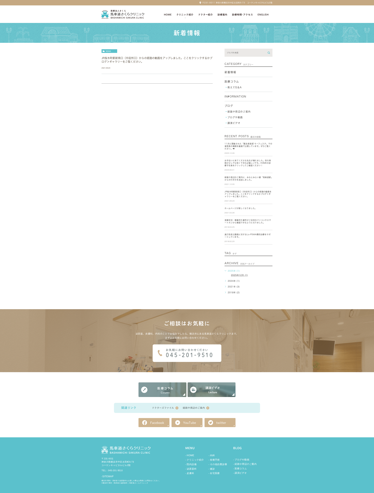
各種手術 (215, 460)
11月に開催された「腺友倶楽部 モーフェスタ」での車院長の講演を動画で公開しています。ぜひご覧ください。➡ (248, 146)
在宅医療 (215, 473)
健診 (212, 469)
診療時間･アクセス (242, 14)
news (108, 51)
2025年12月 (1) (239, 275)
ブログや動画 (235, 117)
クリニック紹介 (195, 460)
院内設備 (191, 464)
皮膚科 (190, 473)
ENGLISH (263, 14)
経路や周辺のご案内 (239, 111)
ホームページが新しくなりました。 (241, 208)
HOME (190, 455)
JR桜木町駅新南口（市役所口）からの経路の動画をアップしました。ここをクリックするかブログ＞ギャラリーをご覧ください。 (248, 194)
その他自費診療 (218, 464)
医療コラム (232, 81)
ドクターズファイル (163, 408)
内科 (212, 455)
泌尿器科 (191, 469)
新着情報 (230, 72)
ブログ (229, 105)
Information (235, 96)
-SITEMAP (108, 476)
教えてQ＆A (234, 87)
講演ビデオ (233, 123)
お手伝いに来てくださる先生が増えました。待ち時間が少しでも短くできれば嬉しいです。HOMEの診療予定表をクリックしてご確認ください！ (248, 163)
